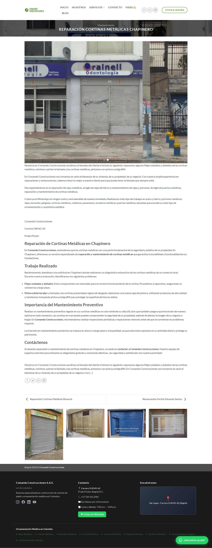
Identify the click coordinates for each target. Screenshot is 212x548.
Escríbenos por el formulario (95, 501)
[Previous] (31, 102)
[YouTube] (34, 502)
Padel (129, 7)
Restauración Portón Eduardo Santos (162, 399)
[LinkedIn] (29, 502)
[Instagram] (17, 502)
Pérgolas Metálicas (134, 534)
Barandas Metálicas (68, 534)
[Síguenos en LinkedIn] (155, 10)
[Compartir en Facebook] (27, 380)
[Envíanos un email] (149, 10)
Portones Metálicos (112, 534)
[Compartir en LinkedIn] (44, 380)
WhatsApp (43, 198)
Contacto (115, 7)
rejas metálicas (74, 187)
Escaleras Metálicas (157, 534)
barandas (36, 202)
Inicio (64, 7)
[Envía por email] (38, 380)
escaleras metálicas (106, 202)
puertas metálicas (171, 187)
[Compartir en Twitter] (33, 380)
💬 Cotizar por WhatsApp (92, 514)
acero (149, 198)
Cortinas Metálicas (90, 534)
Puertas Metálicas (46, 534)
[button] (168, 501)
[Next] (180, 102)
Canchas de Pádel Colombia (30, 540)
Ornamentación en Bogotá (183, 534)
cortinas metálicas (61, 202)
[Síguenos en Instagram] (144, 10)
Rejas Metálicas (25, 534)
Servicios (95, 7)
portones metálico (171, 198)
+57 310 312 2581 (90, 496)
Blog (65, 13)
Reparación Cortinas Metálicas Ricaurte (50, 399)
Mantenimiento (106, 25)
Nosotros (79, 7)
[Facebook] (23, 502)
